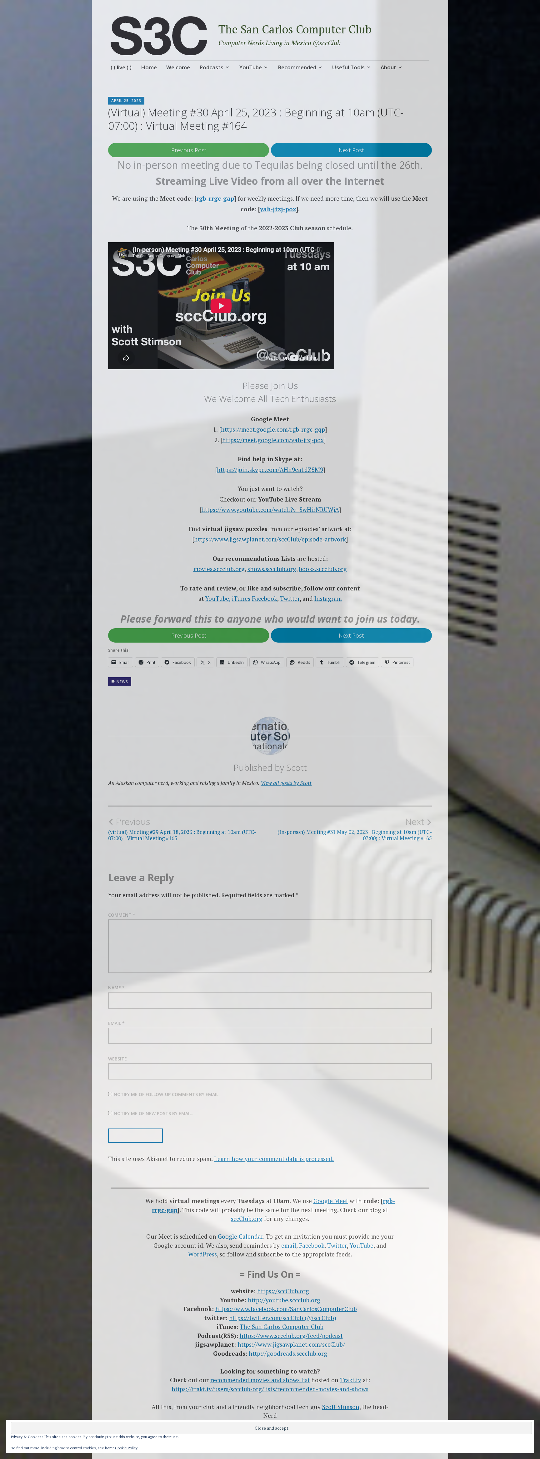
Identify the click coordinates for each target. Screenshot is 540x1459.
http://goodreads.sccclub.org (288, 1353)
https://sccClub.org (283, 1291)
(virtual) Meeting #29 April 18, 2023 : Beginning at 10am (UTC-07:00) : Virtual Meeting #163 (182, 828)
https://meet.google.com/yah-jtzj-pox (273, 440)
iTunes (241, 598)
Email (116, 1023)
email (288, 1245)
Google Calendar (240, 1236)
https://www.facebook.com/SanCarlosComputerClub (286, 1309)
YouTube (250, 67)
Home (149, 67)
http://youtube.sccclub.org (284, 1300)
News (122, 681)
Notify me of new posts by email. (153, 1113)
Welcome (178, 67)
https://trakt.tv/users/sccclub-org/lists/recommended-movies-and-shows (270, 1389)
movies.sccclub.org (219, 569)
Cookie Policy (126, 1448)
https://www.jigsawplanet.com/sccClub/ (291, 1344)
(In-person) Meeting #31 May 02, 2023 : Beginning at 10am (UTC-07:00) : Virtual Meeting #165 (355, 828)
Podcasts (211, 67)
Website (117, 1059)
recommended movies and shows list (260, 1380)
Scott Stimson (340, 1407)
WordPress (202, 1254)
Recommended (297, 67)
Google (323, 1201)
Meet (341, 1201)
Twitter (290, 598)
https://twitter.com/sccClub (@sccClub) (282, 1318)
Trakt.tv (350, 1380)
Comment (121, 915)
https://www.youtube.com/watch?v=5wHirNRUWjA (270, 509)
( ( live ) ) (121, 67)
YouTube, (217, 598)
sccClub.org (246, 1218)
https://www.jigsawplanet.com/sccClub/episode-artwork (270, 539)
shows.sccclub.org (272, 569)
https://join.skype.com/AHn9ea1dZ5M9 (270, 469)
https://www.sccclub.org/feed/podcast (291, 1335)
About (388, 67)
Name (116, 988)
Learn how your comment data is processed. (274, 1159)
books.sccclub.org (323, 569)
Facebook (264, 598)
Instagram (328, 598)
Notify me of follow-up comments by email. (167, 1094)
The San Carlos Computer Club (295, 29)
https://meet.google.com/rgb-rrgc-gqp (273, 429)
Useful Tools (348, 67)
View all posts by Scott (286, 782)
